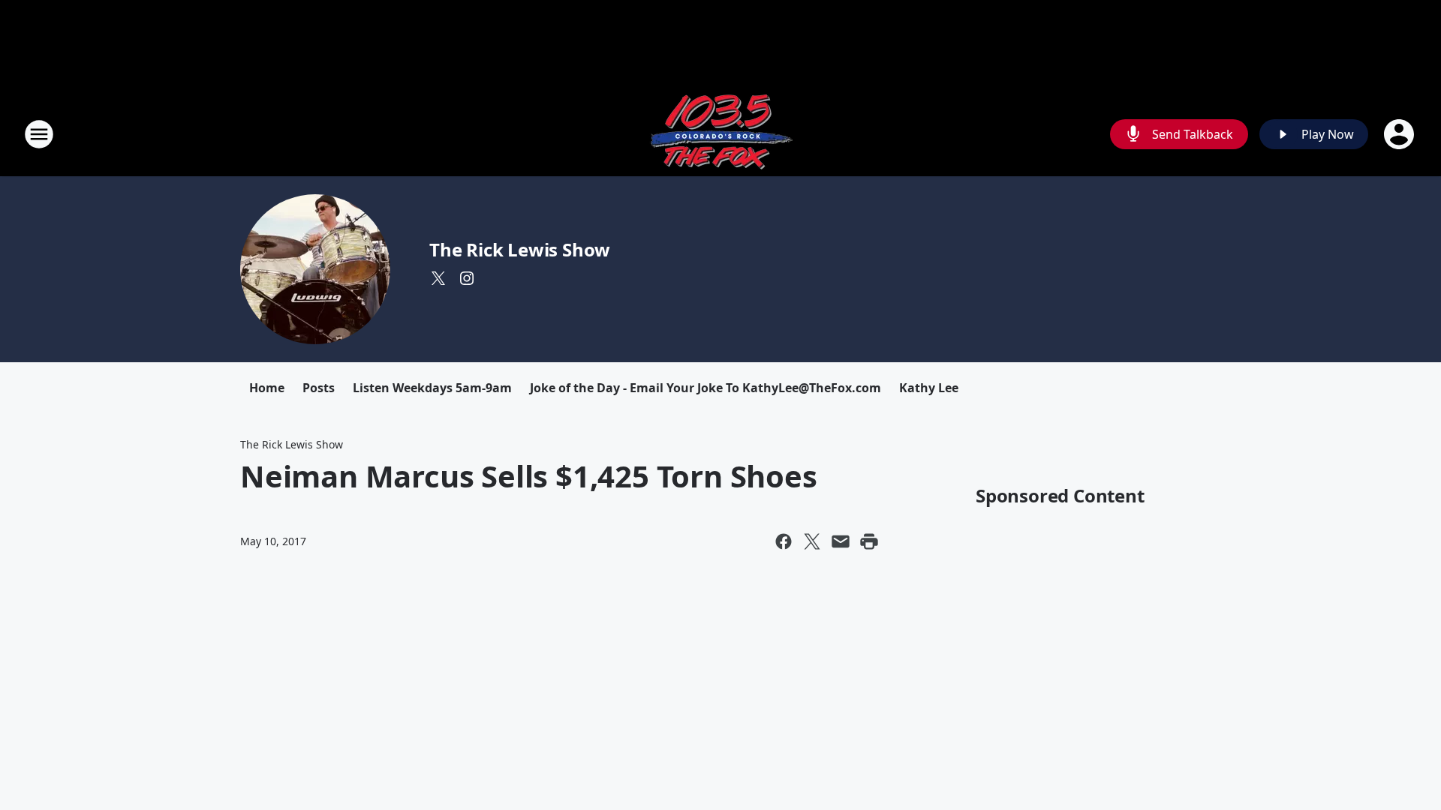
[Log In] (1400, 134)
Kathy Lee (928, 388)
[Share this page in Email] (840, 541)
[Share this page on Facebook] (783, 541)
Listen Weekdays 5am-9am (432, 388)
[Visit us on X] (438, 278)
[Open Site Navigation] (39, 134)
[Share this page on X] (812, 541)
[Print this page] (869, 541)
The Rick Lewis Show (519, 249)
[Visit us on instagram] (467, 278)
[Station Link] (720, 133)
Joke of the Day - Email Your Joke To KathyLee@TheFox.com (705, 388)
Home (266, 388)
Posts (318, 388)
